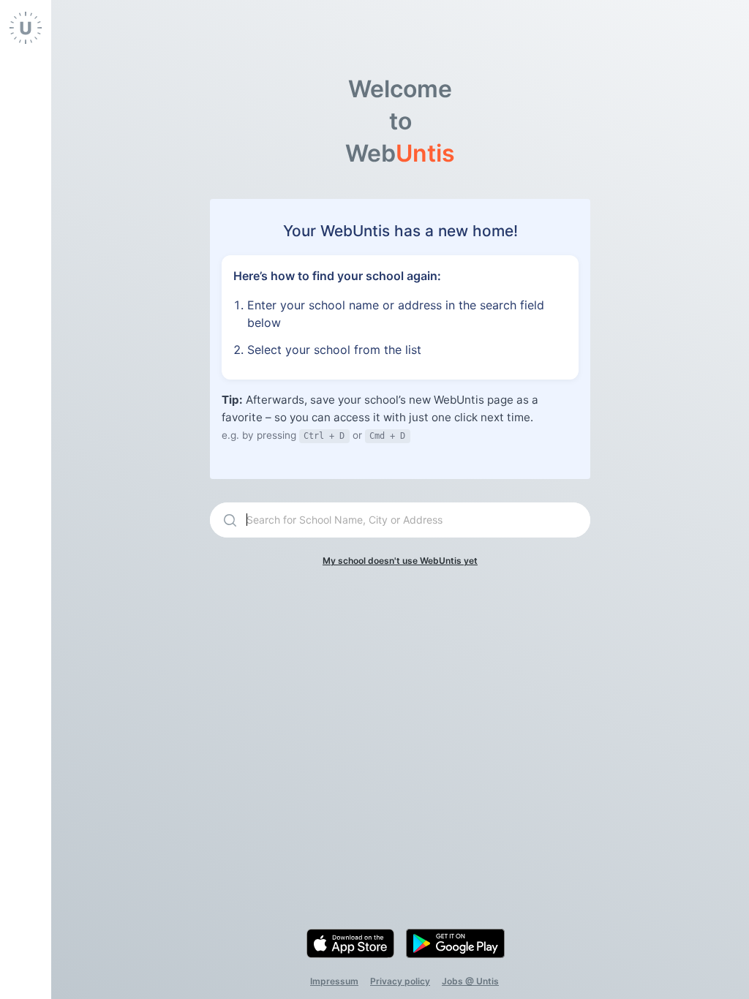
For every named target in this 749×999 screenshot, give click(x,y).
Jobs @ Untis (470, 981)
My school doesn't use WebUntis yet (400, 560)
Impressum (334, 981)
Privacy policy (400, 981)
